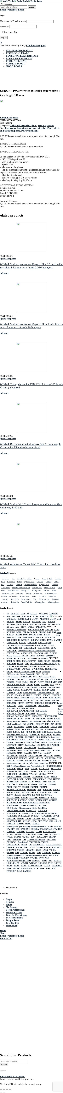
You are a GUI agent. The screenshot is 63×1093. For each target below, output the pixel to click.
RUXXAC (43, 805)
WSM (42, 868)
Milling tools (36, 591)
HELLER (34, 700)
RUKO (23, 805)
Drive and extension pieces (23, 125)
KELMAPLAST (51, 729)
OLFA (26, 771)
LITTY (21, 745)
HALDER (46, 695)
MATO (19, 753)
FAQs (57, 664)
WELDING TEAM (46, 863)
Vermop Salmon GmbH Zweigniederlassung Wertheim (27, 855)
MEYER (57, 756)
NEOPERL (11, 761)
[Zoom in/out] (1, 1089)
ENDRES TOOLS (13, 669)
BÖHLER (10, 635)
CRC (46, 653)
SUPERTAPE (54, 834)
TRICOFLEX (34, 842)
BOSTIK (32, 635)
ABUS (23, 614)
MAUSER (28, 753)
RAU (50, 792)
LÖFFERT (11, 748)
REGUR (10, 795)
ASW (58, 624)
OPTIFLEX (23, 774)
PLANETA (11, 784)
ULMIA (40, 847)
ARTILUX (11, 624)
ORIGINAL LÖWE (14, 777)
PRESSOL (43, 784)
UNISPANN (11, 850)
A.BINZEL (15, 614)
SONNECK (11, 824)
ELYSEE (50, 666)
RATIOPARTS (41, 792)
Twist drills (15, 602)
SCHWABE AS (24, 816)
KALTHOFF (44, 727)
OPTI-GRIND (12, 774)
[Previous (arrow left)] (1, 1092)
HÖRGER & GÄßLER (15, 714)
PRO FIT (17, 787)
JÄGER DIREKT (54, 721)
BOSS (25, 635)
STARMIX (21, 832)
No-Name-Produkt (14, 763)
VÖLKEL (34, 858)
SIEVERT (36, 819)
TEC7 (33, 837)
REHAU (18, 795)
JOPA (47, 724)
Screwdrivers (24, 596)
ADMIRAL (53, 614)
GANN (37, 685)
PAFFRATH (11, 779)
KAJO (35, 727)
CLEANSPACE (44, 648)
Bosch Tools (6, 1076)
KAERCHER (19, 727)
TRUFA (24, 845)
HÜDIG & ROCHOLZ (15, 716)
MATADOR (11, 753)
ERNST (10, 672)
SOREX (36, 824)
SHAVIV (20, 819)
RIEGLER (33, 798)
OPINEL (33, 771)
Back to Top (6, 938)
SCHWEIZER (46, 816)
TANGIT (25, 837)
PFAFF (31, 782)
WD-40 (44, 861)
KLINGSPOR (46, 735)
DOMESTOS (43, 658)
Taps (34, 599)
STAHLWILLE (46, 829)
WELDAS (33, 863)
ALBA (35, 616)
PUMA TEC (47, 790)
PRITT (9, 787)
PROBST (25, 787)
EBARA (20, 664)
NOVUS (20, 769)
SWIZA (10, 837)
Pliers (54, 591)
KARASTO (19, 729)
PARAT (20, 779)
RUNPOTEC (32, 805)
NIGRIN (28, 761)
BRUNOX (40, 637)
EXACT (45, 674)
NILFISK (37, 761)
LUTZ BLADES (30, 748)
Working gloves (53, 602)
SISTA (34, 821)
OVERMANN (37, 777)
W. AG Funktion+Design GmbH (19, 861)
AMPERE (10, 622)
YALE (19, 871)
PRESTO (52, 784)
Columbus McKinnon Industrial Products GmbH (36, 651)
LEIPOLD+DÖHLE (32, 742)
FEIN (18, 679)
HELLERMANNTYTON (49, 700)
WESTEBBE (57, 866)
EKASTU (42, 666)
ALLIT (53, 619)
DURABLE (56, 661)
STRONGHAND (49, 832)
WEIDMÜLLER (13, 863)
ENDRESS (26, 669)
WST (48, 868)
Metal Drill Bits (49, 588)
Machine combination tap (21, 588)
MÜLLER (39, 758)
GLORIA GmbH (48, 690)
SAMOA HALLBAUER (16, 811)
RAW (55, 792)
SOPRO (28, 824)
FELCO (24, 679)
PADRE (54, 777)
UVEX (45, 850)
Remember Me (10, 32)
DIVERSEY (11, 658)
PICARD (51, 782)
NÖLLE (25, 763)
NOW (27, 769)
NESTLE (20, 761)
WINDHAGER (26, 868)
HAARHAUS (20, 695)
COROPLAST (26, 653)
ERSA (38, 672)
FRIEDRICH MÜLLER (16, 685)
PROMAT (34, 787)
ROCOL (54, 798)
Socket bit (42, 596)
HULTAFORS (37, 716)
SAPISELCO (31, 811)
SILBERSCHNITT (14, 821)
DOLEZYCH (32, 658)
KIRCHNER (31, 732)
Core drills (11, 582)
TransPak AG (23, 842)
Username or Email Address (13, 21)
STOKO (39, 832)
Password (4, 26)
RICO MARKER (13, 798)
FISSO (18, 682)
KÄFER (29, 727)
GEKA (9, 690)
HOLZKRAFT (50, 703)
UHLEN (19, 847)
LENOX (44, 742)
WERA (9, 866)
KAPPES (10, 729)
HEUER (21, 703)
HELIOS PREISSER (15, 700)
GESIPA (16, 690)
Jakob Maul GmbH (14, 724)
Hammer (19, 585)
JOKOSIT (40, 724)
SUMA (40, 834)
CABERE (58, 640)
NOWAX (34, 769)
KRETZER (19, 737)
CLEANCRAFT (30, 648)
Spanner (5, 599)
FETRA (40, 679)
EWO (38, 674)
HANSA (10, 698)
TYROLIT (11, 847)
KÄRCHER (29, 729)
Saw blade (19, 593)
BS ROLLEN (50, 637)
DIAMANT (50, 656)
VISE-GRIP (24, 858)
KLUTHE (57, 735)
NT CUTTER (44, 769)
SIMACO (26, 821)
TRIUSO (44, 842)
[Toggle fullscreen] (4, 1089)
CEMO (51, 645)
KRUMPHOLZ (12, 740)
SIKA (44, 819)
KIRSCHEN (42, 732)
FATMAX (10, 679)
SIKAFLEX (52, 819)
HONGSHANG (41, 711)
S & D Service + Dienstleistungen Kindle (22, 808)
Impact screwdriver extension (31, 128)
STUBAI (10, 834)
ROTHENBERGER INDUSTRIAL (36, 803)
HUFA (27, 716)
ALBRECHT (45, 616)
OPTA (40, 771)
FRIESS (30, 685)
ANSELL (26, 622)
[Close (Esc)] (10, 1089)
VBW (39, 853)
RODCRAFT (12, 800)
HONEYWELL (30, 706)
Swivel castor (26, 599)
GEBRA (34, 687)
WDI (50, 861)
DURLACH (11, 664)
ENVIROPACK (38, 669)
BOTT (39, 635)
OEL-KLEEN (12, 771)
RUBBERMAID (13, 805)
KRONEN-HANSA (43, 737)
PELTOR (56, 779)
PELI (50, 779)
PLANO (19, 784)
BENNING (11, 632)
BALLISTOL (41, 627)
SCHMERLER (27, 813)
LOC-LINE (41, 745)
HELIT (27, 700)
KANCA (54, 727)
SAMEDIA (42, 808)
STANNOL (11, 832)
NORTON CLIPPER (54, 766)
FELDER (32, 679)
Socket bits (52, 596)
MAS (58, 750)
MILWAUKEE (12, 758)
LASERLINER (43, 740)
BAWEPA (49, 630)
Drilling (48, 582)
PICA (44, 782)
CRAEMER (38, 653)
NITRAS (53, 761)
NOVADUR (11, 769)
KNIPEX (10, 737)
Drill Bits (40, 582)
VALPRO (10, 853)
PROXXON (31, 790)
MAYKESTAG (12, 756)
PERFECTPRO (12, 782)
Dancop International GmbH (17, 656)
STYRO (26, 834)
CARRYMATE (41, 645)
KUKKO (23, 740)
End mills (10, 585)
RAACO (56, 790)
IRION (50, 719)
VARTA (32, 853)
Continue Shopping (36, 45)
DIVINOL (21, 658)
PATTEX (28, 779)
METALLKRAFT (35, 756)
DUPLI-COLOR (44, 661)
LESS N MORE (55, 742)
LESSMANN (12, 745)
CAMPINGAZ (12, 643)
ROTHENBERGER (14, 803)
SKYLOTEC (43, 821)
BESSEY (42, 632)
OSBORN (26, 777)
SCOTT (56, 816)
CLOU (53, 648)
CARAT (41, 643)
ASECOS (51, 624)
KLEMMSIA (35, 735)
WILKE (16, 868)
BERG (18, 632)
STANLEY (57, 829)
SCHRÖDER (12, 816)
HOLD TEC (39, 703)
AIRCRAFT (27, 616)
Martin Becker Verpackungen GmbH (31, 750)
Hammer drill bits (30, 585)
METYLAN (48, 756)
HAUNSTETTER (27, 698)
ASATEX (33, 624)
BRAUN (47, 635)
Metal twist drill (12, 591)
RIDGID (24, 798)
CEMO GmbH (12, 648)
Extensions (10, 128)
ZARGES (27, 871)
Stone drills (15, 599)
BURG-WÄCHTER (38, 640)
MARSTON (11, 750)
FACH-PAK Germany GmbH (44, 677)
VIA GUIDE (53, 855)
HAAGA (10, 695)
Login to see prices (9, 117)
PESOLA (23, 782)
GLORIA (37, 690)
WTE (53, 868)
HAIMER (37, 695)
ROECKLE (22, 800)
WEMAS (58, 863)
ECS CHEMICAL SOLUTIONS (42, 664)
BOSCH (19, 635)
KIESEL (16, 732)
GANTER (45, 685)
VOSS (41, 858)
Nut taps (46, 591)
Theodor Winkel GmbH (36, 840)
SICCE (28, 819)
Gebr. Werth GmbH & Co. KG (18, 687)
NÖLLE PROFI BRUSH (39, 763)
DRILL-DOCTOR (14, 661)
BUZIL (50, 640)
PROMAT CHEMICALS (16, 790)
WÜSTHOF (11, 871)
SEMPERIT (11, 819)
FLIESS (25, 682)
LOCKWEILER (53, 745)
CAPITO (22, 643)
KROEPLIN (29, 737)
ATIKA (23, 627)
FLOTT (41, 682)
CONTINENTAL (13, 653)
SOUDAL (58, 826)
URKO (38, 850)
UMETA (47, 847)
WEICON (57, 861)
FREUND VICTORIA (53, 682)
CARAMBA (32, 643)
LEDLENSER (56, 740)
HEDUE (58, 698)
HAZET (39, 698)
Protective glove (7, 593)
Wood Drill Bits (26, 602)
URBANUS (30, 850)
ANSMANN (36, 622)
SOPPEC (20, 824)
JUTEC (9, 727)
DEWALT (40, 656)
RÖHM (31, 800)
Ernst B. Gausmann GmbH (24, 672)
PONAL (34, 784)
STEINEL (30, 832)
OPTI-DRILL (49, 771)
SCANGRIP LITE (14, 813)
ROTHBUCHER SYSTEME (46, 800)
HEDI (50, 698)
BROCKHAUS (28, 637)
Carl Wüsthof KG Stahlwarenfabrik (20, 645)
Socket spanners (46, 125)
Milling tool (25, 591)
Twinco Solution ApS (54, 845)
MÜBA (31, 758)
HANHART (56, 695)
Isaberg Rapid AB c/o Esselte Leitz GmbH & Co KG (26, 721)
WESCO (47, 866)
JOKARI (30, 724)
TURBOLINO (38, 845)
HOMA (20, 706)
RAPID (17, 792)
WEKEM (24, 863)
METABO (23, 756)
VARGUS (24, 853)
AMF (59, 619)
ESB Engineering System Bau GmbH (20, 674)
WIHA (9, 868)
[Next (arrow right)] (4, 1092)
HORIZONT (30, 714)
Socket (34, 596)
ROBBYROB (44, 798)
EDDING (10, 666)
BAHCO (31, 627)
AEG (8, 616)
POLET (27, 784)
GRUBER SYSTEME (46, 693)
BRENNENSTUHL (14, 637)
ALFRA (35, 619)
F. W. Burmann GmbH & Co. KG (19, 677)
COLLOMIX (12, 651)
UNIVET (20, 850)
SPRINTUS (25, 829)
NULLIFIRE (56, 769)
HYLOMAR (11, 719)
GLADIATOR (26, 690)
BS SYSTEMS (23, 640)
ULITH (32, 847)
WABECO (36, 861)
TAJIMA (17, 837)
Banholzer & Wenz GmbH (16, 630)
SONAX (58, 821)
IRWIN (57, 719)
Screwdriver (38, 593)
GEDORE (42, 687)
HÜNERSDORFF (50, 716)
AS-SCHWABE (22, 624)
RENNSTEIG (46, 795)
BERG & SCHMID (30, 632)
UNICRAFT (57, 847)
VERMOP (56, 853)
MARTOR (50, 750)
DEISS (32, 656)
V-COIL (52, 850)
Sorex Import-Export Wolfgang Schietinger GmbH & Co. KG (30, 826)
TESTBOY (17, 840)
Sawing (28, 593)
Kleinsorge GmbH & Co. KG (17, 735)
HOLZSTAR (11, 706)
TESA (9, 840)
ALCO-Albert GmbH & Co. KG (19, 619)
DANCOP (53, 653)
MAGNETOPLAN (45, 748)
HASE (16, 698)
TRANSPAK (11, 842)
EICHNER (32, 666)
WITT (36, 868)
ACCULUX (43, 614)
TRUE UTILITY (13, 845)
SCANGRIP (42, 811)
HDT (45, 698)
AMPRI (19, 622)
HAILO (29, 695)
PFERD (38, 782)
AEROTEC (16, 616)
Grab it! (50, 5)
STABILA (35, 829)
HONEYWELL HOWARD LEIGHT (20, 708)
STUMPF (18, 834)
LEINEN (10, 742)
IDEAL (20, 719)
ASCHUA (42, 624)
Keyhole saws (44, 585)
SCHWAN (35, 816)
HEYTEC (29, 703)
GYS (57, 693)
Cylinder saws (29, 582)
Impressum (46, 672)
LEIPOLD (19, 742)
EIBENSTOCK (21, 666)
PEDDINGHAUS (39, 779)
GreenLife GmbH (29, 693)
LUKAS (19, 748)
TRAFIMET (51, 840)
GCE (52, 685)
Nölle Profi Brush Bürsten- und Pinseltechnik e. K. (25, 766)
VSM (47, 858)
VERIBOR (46, 853)
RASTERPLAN (28, 792)
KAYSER (39, 729)
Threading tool (44, 599)
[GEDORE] (6, 115)
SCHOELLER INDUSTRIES (46, 813)
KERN (9, 732)
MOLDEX (23, 758)
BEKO (56, 630)
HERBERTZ (11, 703)
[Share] (7, 1089)
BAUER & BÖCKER (36, 630)
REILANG (26, 795)
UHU (26, 847)
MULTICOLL (50, 758)
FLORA (33, 682)
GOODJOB (11, 693)
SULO (33, 834)
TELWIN (52, 837)
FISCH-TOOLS (56, 679)
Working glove (40, 602)
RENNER (36, 795)
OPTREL (42, 774)
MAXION (47, 753)
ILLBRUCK (41, 719)
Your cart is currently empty (13, 45)
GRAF (19, 693)
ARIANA (51, 622)
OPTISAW (33, 774)
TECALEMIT (42, 837)
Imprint (48, 643)
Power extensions (29, 130)
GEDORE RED (54, 687)
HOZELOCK (42, 714)
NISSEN (45, 761)
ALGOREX (44, 619)
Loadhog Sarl (30, 745)
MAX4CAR (37, 753)
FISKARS (10, 682)
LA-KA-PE (32, 740)
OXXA (46, 777)
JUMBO (58, 724)
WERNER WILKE (35, 866)
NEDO (59, 758)
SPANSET (11, 829)
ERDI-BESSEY (51, 669)
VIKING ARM (12, 858)
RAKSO (10, 792)
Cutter (19, 582)
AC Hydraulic (32, 614)
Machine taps (37, 588)
